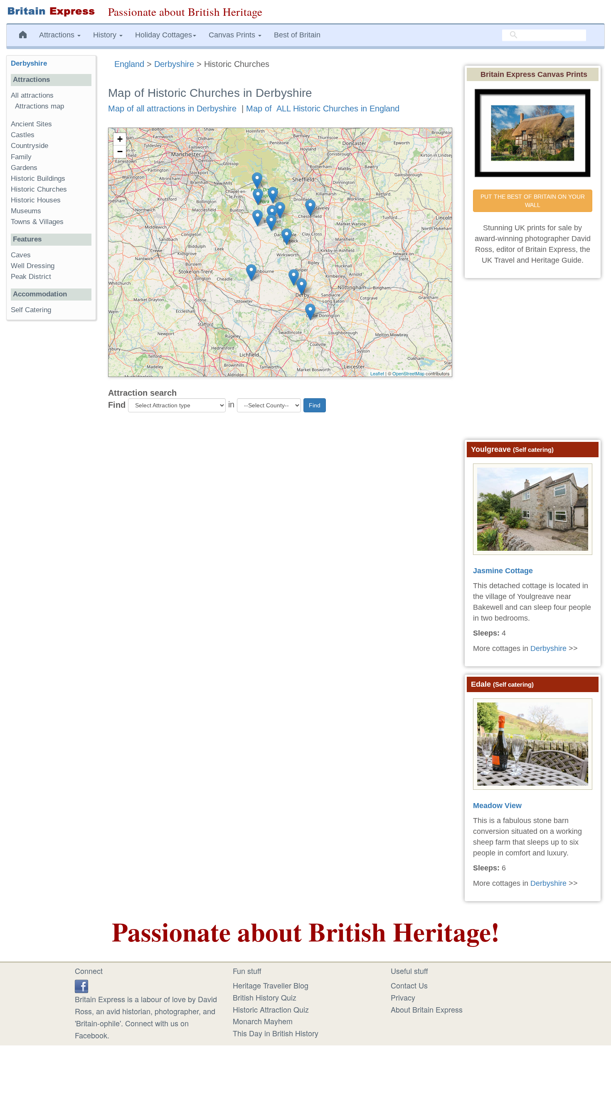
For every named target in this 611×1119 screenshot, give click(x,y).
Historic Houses (36, 200)
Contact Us (409, 985)
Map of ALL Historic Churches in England (322, 108)
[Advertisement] (51, 454)
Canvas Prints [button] (233, 35)
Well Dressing (32, 266)
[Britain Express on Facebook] (81, 985)
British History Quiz (264, 997)
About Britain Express (427, 1009)
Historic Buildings (38, 178)
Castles (22, 135)
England (129, 64)
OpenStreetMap (408, 373)
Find (117, 404)
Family (21, 157)
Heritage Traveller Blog (270, 985)
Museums (26, 211)
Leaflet (377, 373)
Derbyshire (174, 64)
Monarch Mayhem (263, 1020)
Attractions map (39, 106)
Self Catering (31, 310)
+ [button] (120, 139)
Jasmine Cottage (503, 571)
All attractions (32, 95)
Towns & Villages (37, 222)
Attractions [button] (57, 35)
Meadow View (497, 805)
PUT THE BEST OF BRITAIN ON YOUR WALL (533, 200)
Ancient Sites (31, 124)
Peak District (31, 277)
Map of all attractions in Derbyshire (172, 108)
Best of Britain (297, 35)
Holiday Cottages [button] (163, 35)
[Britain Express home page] (51, 11)
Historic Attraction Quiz (271, 1009)
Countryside (29, 146)
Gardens (24, 168)
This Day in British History (275, 1033)
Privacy (403, 997)
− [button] (120, 151)
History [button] (105, 35)
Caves (21, 255)
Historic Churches (39, 189)
